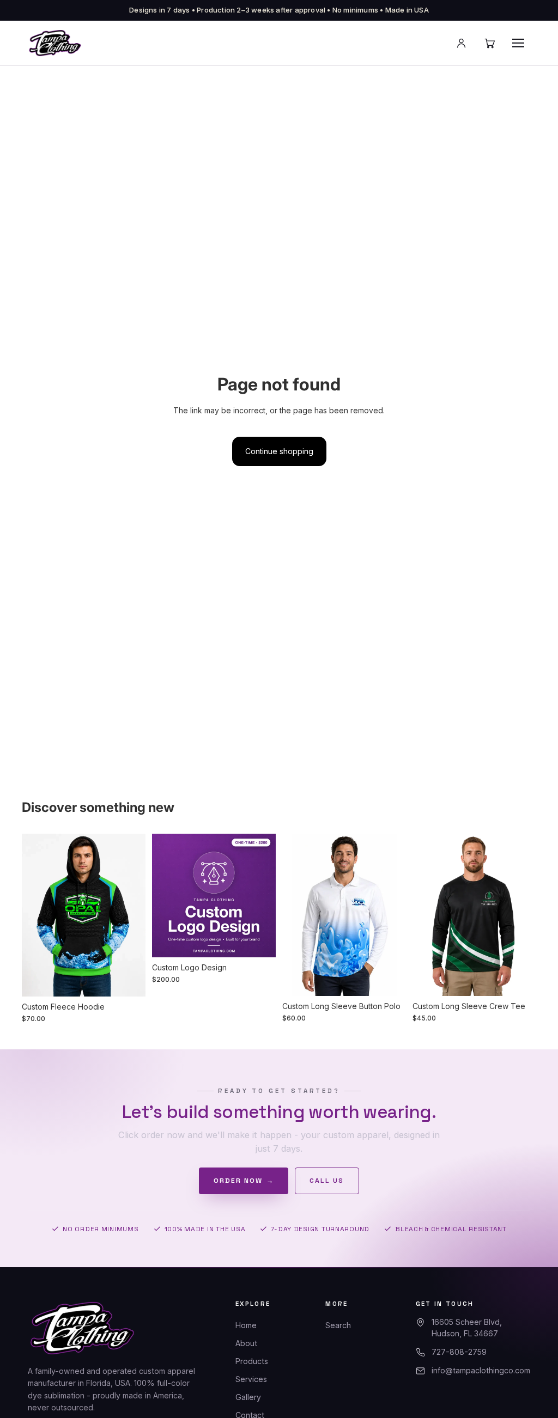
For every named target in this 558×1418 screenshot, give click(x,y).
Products (251, 1361)
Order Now (244, 1180)
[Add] (259, 940)
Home (246, 1325)
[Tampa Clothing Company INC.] (55, 43)
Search (338, 1325)
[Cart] (490, 43)
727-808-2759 (459, 1351)
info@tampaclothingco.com (481, 1370)
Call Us (327, 1180)
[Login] (462, 43)
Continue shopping (279, 451)
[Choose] (128, 979)
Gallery (248, 1397)
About (246, 1343)
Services (251, 1379)
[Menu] (518, 43)
